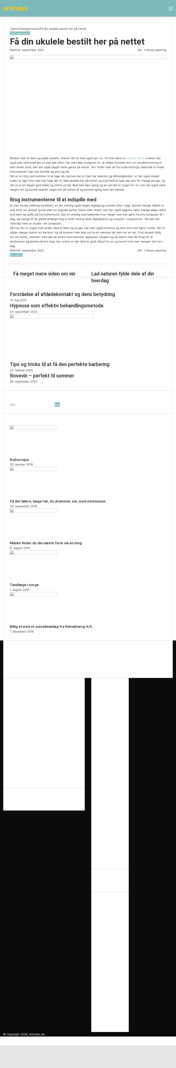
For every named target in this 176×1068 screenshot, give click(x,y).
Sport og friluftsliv (110, 996)
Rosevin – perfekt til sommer (42, 376)
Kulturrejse (19, 460)
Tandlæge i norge (24, 585)
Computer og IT (108, 919)
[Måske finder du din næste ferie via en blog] (33, 511)
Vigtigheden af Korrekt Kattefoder (39, 664)
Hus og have (106, 960)
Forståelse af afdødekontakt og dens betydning (62, 294)
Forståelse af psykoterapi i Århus (38, 654)
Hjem (14, 28)
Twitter (16, 797)
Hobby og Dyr (107, 951)
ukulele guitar (136, 158)
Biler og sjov (106, 906)
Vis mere (16, 255)
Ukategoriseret (29, 28)
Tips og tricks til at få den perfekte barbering (59, 364)
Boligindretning (108, 910)
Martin (14, 50)
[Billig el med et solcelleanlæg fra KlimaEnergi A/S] (33, 595)
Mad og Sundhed (109, 978)
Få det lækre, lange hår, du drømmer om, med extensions (58, 501)
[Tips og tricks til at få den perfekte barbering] (52, 317)
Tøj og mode (106, 1005)
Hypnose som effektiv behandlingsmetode (56, 306)
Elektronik (104, 928)
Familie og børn (108, 933)
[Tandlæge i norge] (33, 553)
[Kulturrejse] (33, 428)
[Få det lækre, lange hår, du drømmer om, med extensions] (33, 470)
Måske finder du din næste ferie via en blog (46, 543)
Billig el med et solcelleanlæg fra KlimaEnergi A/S (51, 626)
